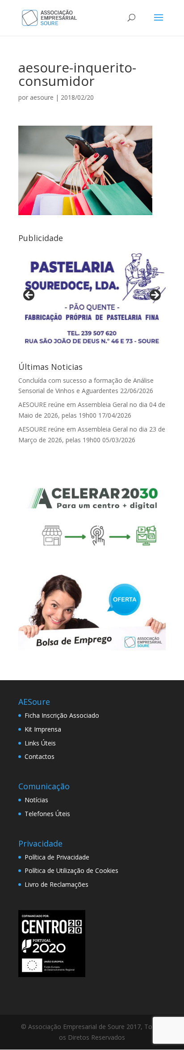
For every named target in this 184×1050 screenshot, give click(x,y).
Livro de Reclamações (56, 884)
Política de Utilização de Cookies (71, 870)
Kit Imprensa (43, 729)
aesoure (42, 97)
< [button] (29, 295)
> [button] (154, 295)
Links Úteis (40, 743)
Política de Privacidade (57, 857)
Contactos (39, 756)
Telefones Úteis (47, 813)
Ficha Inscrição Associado (62, 715)
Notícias (36, 800)
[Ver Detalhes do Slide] (92, 297)
